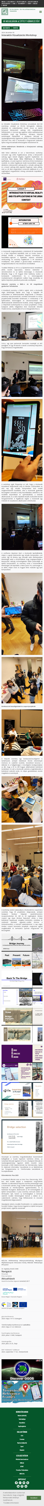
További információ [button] (11, 1503)
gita (3, 1316)
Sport (22, 1446)
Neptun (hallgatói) (22, 1443)
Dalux (4, 343)
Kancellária (22, 1423)
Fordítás (15, 28)
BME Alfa (22, 1474)
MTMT (22, 1466)
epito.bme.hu (11, 1)
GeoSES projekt (7, 1308)
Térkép (29, 3)
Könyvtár (22, 1450)
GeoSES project (19, 1308)
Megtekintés (6, 28)
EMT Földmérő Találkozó (10, 1350)
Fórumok (5, 1274)
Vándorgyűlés (6, 1341)
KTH (22, 1435)
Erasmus (22, 1439)
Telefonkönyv (21, 3)
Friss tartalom (7, 1276)
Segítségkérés (22, 1426)
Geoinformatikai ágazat (10, 1281)
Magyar (5, 5)
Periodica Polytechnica (22, 1470)
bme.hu (3, 1)
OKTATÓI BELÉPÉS (6, 3)
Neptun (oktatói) (22, 1415)
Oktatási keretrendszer (22, 1459)
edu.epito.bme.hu (21, 1)
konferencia (9, 1316)
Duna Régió (6, 1297)
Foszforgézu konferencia (10, 1333)
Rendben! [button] (33, 1498)
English (35, 3)
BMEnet (22, 1463)
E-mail (14, 3)
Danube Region (16, 1297)
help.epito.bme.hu (33, 1)
